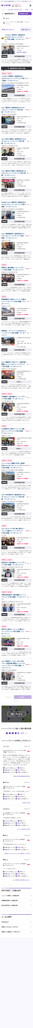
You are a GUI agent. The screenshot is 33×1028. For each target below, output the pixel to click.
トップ (3, 9)
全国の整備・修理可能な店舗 (15, 9)
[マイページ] (30, 5)
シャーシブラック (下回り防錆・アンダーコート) (18, 23)
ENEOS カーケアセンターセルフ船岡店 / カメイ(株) (17, 853)
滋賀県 (26, 9)
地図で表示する (25, 29)
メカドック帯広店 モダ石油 (23, 829)
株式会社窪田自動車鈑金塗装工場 (21, 776)
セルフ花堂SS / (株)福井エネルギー (21, 880)
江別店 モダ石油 (26, 802)
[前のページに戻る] (2, 14)
